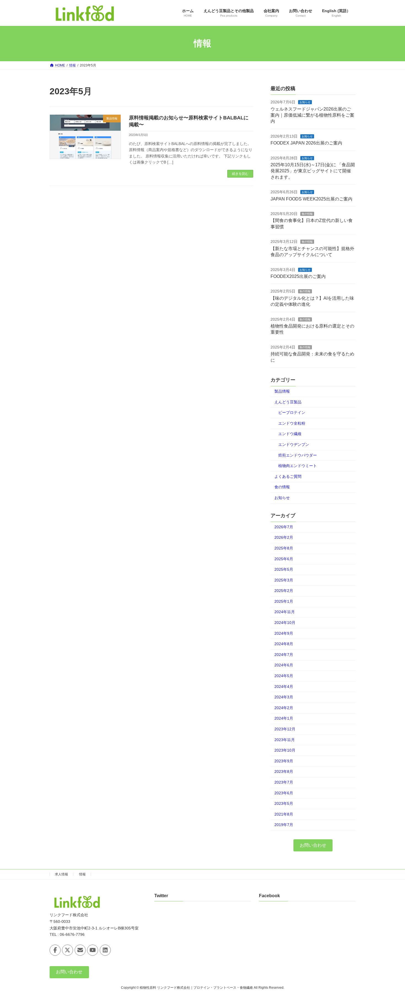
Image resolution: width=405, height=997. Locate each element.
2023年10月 (284, 750)
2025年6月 (283, 558)
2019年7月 (283, 824)
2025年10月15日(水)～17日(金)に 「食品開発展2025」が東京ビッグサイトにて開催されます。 (313, 170)
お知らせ (304, 102)
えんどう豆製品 (287, 402)
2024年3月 (283, 697)
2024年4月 (283, 686)
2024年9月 (283, 633)
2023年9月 (283, 761)
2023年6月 (283, 792)
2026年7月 (283, 526)
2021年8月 (283, 814)
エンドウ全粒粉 (291, 423)
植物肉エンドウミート (297, 465)
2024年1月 (283, 718)
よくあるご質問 (287, 476)
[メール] (80, 950)
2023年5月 (283, 803)
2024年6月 (283, 665)
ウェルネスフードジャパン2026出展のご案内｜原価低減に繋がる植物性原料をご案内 (312, 115)
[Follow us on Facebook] (55, 950)
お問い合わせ (313, 845)
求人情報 (61, 874)
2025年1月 (283, 601)
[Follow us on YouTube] (92, 950)
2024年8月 (283, 644)
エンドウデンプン (293, 444)
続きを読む (240, 174)
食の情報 (307, 213)
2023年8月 (283, 771)
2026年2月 (283, 537)
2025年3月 (283, 580)
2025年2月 (283, 590)
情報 (82, 874)
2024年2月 (283, 707)
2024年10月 (284, 622)
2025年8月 (283, 548)
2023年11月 (284, 739)
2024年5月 (283, 676)
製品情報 (282, 391)
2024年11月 (284, 612)
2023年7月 (283, 782)
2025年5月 (283, 569)
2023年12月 (284, 729)
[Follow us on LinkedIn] (105, 950)
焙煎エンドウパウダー (297, 455)
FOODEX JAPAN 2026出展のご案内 (306, 143)
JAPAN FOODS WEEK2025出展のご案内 (311, 198)
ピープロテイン (291, 412)
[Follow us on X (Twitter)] (67, 950)
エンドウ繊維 (289, 434)
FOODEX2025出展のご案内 (298, 276)
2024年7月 (283, 654)
